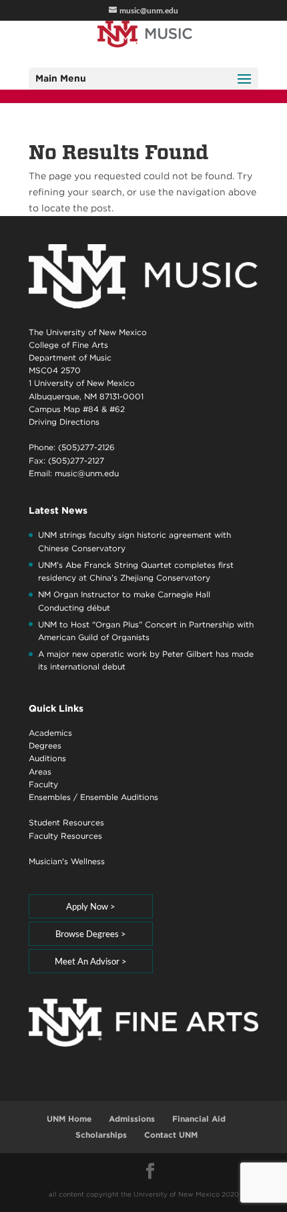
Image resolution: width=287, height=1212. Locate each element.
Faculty (43, 784)
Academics (50, 733)
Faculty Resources (65, 836)
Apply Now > (90, 906)
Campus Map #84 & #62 (77, 409)
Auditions (47, 758)
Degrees (45, 745)
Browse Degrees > (90, 933)
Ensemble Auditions (119, 797)
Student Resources (66, 822)
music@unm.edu (87, 473)
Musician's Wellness (67, 861)
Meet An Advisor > (91, 961)
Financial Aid (199, 1119)
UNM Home (69, 1119)
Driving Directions (64, 422)
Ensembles (50, 797)
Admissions (132, 1119)
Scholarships (101, 1135)
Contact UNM (171, 1135)
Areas (40, 772)
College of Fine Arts (68, 345)
